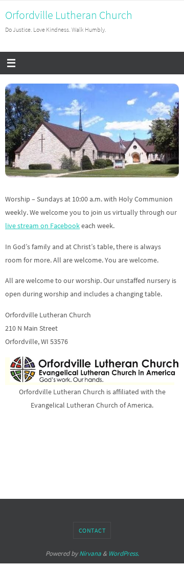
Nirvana (90, 553)
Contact (92, 530)
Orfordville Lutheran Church (68, 15)
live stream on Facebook (42, 225)
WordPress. (123, 553)
